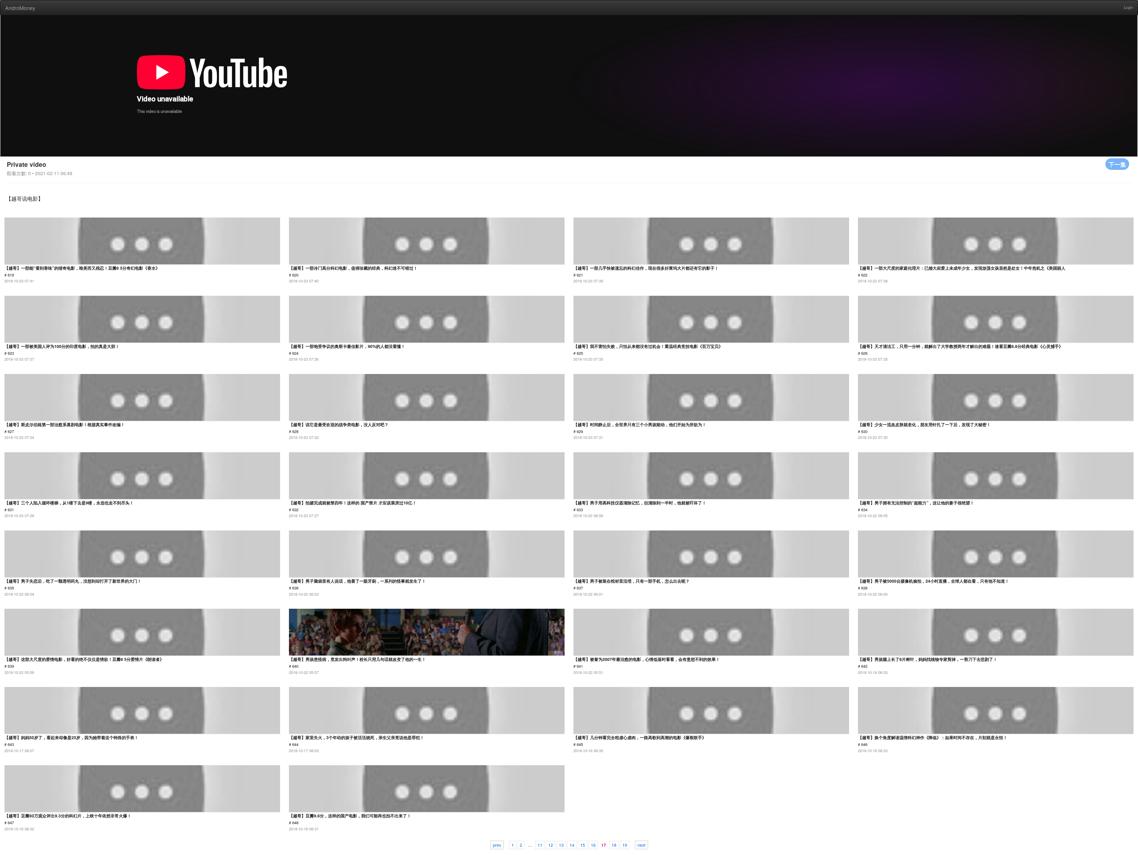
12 (550, 845)
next (641, 845)
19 (624, 845)
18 (614, 845)
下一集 (1117, 164)
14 (572, 845)
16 (593, 845)
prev (497, 845)
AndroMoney (20, 8)
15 (582, 845)
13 (561, 845)
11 (540, 845)
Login (1128, 8)
